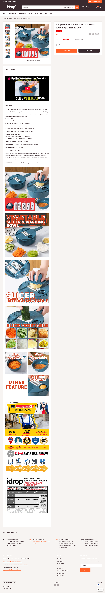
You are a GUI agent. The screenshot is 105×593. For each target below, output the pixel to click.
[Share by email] (98, 34)
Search (59, 558)
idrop (57, 34)
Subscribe (85, 570)
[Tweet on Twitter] (95, 34)
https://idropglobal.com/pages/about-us (12, 561)
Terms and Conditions (62, 570)
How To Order (48, 13)
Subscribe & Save (96, 1)
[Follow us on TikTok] (58, 585)
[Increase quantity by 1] (73, 44)
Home (4, 13)
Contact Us (60, 568)
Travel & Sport (38, 13)
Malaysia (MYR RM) (8, 582)
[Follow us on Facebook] (55, 585)
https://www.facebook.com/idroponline (18, 564)
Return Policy (60, 575)
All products (10, 18)
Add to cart (67, 50)
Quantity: (58, 44)
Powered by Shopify (7, 588)
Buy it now (89, 50)
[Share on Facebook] (90, 34)
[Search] (77, 7)
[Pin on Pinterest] (93, 34)
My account (85, 8)
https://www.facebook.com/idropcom (12, 569)
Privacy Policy (61, 573)
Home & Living (12, 13)
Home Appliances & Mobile (25, 13)
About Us (59, 566)
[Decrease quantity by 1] (63, 44)
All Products (60, 561)
